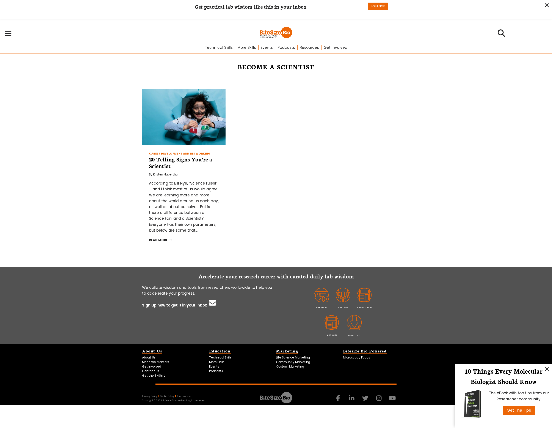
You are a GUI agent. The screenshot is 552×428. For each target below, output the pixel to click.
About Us (148, 357)
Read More (160, 240)
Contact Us (150, 371)
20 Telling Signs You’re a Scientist (180, 162)
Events (267, 47)
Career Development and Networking (179, 153)
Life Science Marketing (293, 357)
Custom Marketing (290, 366)
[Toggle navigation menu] (8, 33)
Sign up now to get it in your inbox (175, 305)
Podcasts (286, 47)
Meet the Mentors (155, 362)
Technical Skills (219, 47)
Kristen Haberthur (166, 174)
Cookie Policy (167, 396)
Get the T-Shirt (153, 375)
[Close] (547, 369)
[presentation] (184, 117)
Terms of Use (184, 396)
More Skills (246, 47)
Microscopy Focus (356, 357)
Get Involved (335, 47)
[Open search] (501, 34)
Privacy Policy (149, 396)
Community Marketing (293, 362)
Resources (309, 47)
